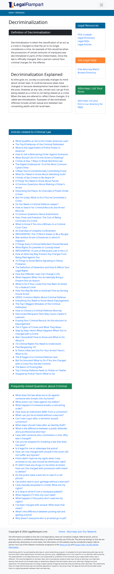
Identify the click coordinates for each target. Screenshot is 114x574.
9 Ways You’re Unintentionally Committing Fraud (40, 170)
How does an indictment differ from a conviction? (41, 411)
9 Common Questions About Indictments (37, 214)
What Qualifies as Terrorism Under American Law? (41, 141)
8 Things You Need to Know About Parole (37, 180)
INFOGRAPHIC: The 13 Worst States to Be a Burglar (42, 234)
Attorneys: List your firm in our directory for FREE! (90, 104)
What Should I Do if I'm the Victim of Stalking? (39, 157)
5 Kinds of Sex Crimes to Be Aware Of (34, 177)
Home (11, 12)
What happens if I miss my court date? (35, 494)
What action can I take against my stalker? (37, 401)
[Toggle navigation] (101, 5)
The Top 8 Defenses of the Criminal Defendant (39, 144)
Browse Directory (87, 72)
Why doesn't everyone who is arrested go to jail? (40, 518)
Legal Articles (85, 44)
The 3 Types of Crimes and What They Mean (38, 327)
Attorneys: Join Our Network (81, 531)
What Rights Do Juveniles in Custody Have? (37, 247)
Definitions (19, 12)
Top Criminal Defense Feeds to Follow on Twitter (40, 370)
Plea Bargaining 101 (25, 347)
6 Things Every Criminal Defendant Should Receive (41, 244)
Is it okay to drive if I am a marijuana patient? (39, 491)
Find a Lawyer (85, 34)
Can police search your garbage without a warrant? (42, 481)
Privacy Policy (80, 544)
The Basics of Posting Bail (28, 367)
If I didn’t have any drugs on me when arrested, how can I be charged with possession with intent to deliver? (41, 468)
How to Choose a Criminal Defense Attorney (38, 310)
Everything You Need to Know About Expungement (42, 300)
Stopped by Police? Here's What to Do (35, 373)
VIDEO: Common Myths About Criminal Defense (40, 297)
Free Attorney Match (88, 69)
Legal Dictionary (86, 37)
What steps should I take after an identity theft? (40, 425)
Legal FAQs (83, 41)
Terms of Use (65, 544)
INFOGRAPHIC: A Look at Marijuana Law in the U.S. (41, 250)
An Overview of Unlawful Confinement (35, 230)
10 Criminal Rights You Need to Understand (38, 343)
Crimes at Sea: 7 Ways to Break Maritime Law (39, 160)
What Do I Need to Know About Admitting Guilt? (40, 174)
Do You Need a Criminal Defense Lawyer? (37, 204)
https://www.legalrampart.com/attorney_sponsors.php (35, 554)
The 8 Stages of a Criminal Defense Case (36, 357)
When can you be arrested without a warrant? (39, 415)
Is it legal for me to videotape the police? (36, 448)
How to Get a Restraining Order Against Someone (41, 154)
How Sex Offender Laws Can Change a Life (37, 274)
